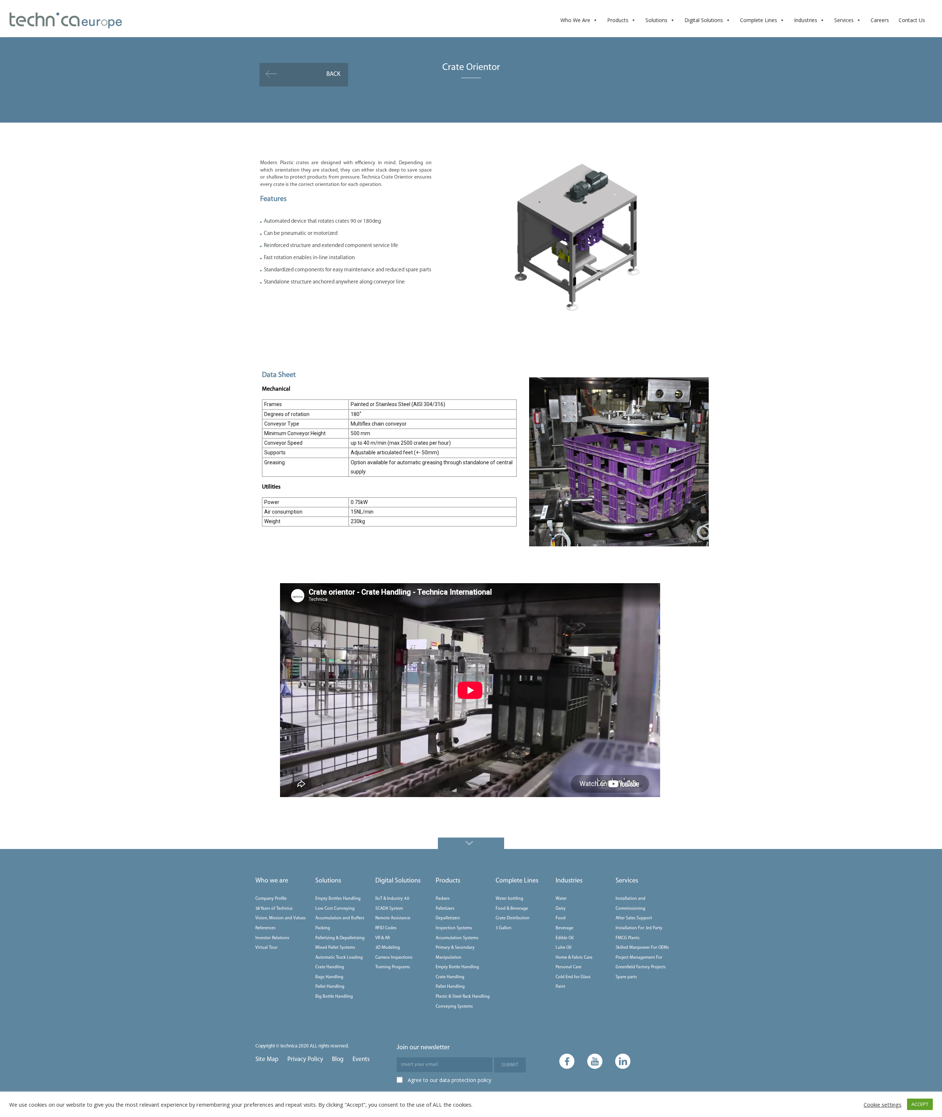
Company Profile (271, 898)
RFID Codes (386, 928)
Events (361, 1059)
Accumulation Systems (457, 938)
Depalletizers (448, 918)
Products (617, 20)
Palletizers (445, 908)
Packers (443, 898)
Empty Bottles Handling (338, 898)
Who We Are (575, 20)
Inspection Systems (454, 928)
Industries (805, 20)
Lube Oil (563, 947)
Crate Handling (329, 967)
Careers (880, 20)
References (265, 928)
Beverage (564, 928)
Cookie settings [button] (883, 1104)
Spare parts (626, 977)
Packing (322, 928)
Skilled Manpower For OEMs (642, 947)
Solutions (656, 20)
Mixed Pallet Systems (335, 947)
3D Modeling (387, 947)
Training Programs (392, 967)
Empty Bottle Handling (457, 967)
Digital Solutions (703, 20)
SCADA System (389, 908)
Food (561, 918)
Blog (338, 1059)
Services (844, 20)
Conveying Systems (454, 1006)
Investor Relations (272, 938)
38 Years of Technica (274, 908)
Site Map (267, 1059)
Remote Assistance (392, 918)
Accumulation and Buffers (339, 918)
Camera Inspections (393, 957)
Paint (560, 986)
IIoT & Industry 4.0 (392, 898)
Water (561, 898)
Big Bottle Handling (334, 996)
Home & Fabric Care (574, 957)
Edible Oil (565, 938)
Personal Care (568, 967)
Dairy (561, 908)
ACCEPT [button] (919, 1104)
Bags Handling (329, 977)
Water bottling (509, 898)
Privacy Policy (305, 1059)
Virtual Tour (266, 947)
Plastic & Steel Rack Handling (463, 996)
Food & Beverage (512, 908)
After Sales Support (634, 918)
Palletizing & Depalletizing (340, 938)
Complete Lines (758, 20)
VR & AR (382, 938)
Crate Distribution (513, 918)
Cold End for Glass (573, 977)
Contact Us (912, 20)
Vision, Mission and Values (280, 918)
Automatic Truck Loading (339, 957)
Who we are (271, 881)
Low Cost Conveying (335, 908)
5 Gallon (503, 928)
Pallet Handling (329, 986)
